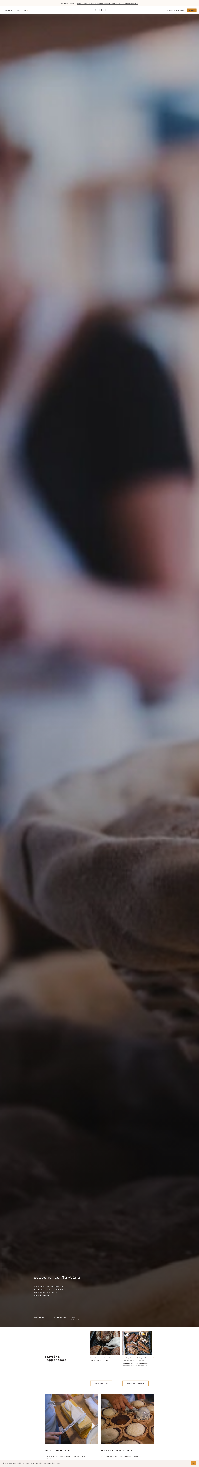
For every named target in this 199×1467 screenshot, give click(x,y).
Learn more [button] (56, 1463)
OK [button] (193, 1463)
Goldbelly (142, 1366)
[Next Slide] (154, 1358)
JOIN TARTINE (101, 1383)
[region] (122, 1358)
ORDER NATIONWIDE (135, 1383)
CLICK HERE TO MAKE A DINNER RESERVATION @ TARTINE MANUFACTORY (106, 3)
